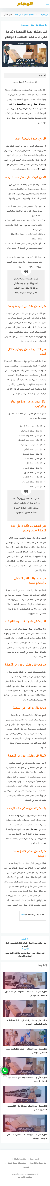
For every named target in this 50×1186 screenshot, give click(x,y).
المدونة (26, 1167)
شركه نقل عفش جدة (29, 829)
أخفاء (23, 914)
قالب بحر (21, 1177)
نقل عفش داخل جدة (38, 1163)
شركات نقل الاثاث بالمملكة (35, 327)
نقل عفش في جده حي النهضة (29, 104)
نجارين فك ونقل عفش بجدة (34, 629)
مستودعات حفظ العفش (16, 1163)
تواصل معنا (34, 1159)
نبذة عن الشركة (20, 1159)
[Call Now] (4, 1070)
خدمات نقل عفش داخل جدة (32, 25)
